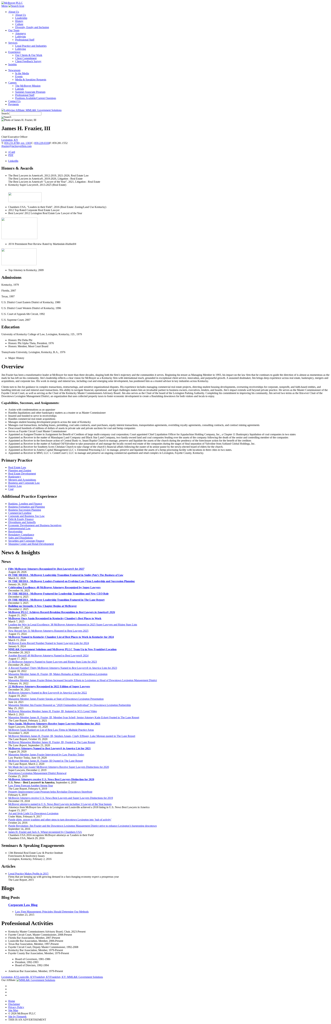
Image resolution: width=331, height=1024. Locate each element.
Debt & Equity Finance (21, 519)
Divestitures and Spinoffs (22, 522)
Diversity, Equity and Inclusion (32, 27)
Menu (4, 5)
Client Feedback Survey (28, 61)
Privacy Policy (16, 1007)
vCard (11, 151)
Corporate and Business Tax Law (26, 516)
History (19, 21)
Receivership (15, 531)
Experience (14, 52)
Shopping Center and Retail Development (31, 543)
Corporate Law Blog (23, 905)
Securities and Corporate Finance (26, 540)
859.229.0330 (41, 143)
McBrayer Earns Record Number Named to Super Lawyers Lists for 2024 (48, 643)
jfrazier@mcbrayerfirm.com (16, 146)
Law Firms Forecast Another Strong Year (30, 785)
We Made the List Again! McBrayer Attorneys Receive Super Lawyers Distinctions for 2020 (58, 767)
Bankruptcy (14, 476)
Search (5, 113)
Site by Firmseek (17, 1016)
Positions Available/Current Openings (35, 98)
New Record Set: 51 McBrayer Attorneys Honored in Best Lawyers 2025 (48, 630)
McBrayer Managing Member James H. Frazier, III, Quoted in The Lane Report (51, 742)
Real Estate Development (22, 473)
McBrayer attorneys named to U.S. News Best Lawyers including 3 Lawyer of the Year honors (60, 804)
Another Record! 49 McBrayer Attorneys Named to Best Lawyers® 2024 (48, 655)
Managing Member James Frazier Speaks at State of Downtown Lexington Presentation (56, 698)
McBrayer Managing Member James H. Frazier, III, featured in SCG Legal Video (52, 711)
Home (11, 1001)
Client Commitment (26, 58)
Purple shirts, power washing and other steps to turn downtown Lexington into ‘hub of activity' (59, 819)
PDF (10, 155)
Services (12, 42)
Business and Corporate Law (24, 482)
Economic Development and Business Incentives (34, 525)
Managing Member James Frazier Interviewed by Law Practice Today (46, 754)
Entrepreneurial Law (19, 528)
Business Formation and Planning (26, 506)
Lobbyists (20, 36)
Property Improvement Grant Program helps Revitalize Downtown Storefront (50, 791)
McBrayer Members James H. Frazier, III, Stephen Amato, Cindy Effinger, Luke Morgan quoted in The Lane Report (71, 736)
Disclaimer (14, 1004)
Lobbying (20, 48)
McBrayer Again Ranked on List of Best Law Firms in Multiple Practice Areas (51, 729)
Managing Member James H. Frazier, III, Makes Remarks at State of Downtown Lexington (57, 674)
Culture (19, 24)
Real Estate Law (17, 467)
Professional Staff (24, 39)
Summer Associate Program (30, 91)
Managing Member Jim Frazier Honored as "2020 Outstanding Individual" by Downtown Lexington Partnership (69, 705)
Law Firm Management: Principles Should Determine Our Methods (52, 911)
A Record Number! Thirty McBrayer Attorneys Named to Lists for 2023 (62, 667)
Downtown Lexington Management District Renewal (37, 773)
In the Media (22, 73)
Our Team (13, 30)
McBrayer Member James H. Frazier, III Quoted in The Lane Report (45, 760)
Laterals (19, 88)
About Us (13, 11)
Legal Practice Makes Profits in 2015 (28, 873)
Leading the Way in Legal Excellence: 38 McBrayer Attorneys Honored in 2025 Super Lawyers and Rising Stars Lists (72, 624)
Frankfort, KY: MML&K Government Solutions (76, 977)
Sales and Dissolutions (20, 537)
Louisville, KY (26, 977)
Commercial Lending (19, 512)
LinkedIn (13, 160)
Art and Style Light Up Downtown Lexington (33, 813)
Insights (12, 64)
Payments (13, 104)
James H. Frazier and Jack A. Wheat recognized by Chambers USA (45, 832)
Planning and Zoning (19, 470)
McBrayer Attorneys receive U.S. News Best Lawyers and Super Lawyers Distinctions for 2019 (60, 797)
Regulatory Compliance (21, 534)
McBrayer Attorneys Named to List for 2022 (47, 692)
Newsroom (14, 70)
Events (19, 76)
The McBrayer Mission (28, 85)
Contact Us (14, 101)
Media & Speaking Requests (30, 79)
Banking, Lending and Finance (25, 503)
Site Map (13, 1010)
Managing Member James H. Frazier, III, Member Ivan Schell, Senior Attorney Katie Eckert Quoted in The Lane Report (73, 717)
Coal (10, 489)
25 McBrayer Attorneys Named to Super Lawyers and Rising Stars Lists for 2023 (52, 661)
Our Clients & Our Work (28, 55)
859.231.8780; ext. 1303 (17, 143)
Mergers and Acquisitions (22, 479)
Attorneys (20, 33)
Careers (12, 82)
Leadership (21, 18)
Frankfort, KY (42, 977)
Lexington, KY (9, 139)
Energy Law (15, 485)
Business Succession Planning (24, 509)
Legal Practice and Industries (31, 45)
